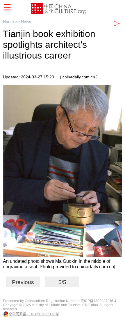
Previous (23, 282)
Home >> (12, 21)
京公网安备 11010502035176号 (34, 314)
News (26, 21)
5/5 (62, 282)
